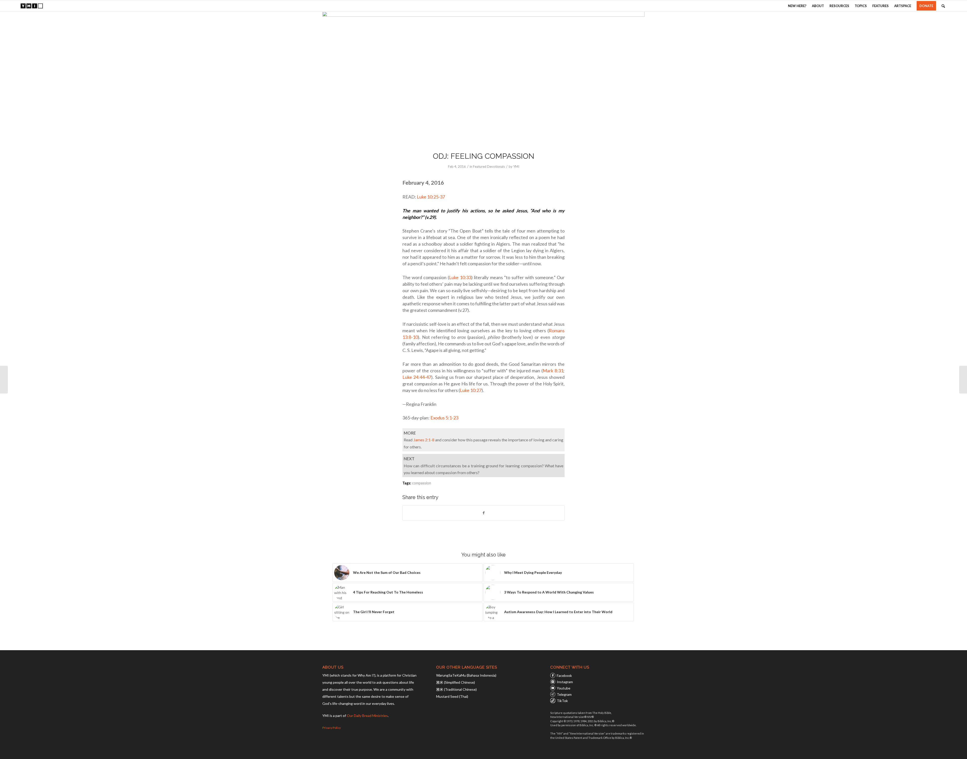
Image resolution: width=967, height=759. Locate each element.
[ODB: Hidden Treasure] (4, 379)
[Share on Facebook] (483, 513)
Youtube (563, 688)
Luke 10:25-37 (431, 197)
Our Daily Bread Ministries (367, 715)
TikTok (562, 701)
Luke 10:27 (470, 390)
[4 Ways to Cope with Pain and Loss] (963, 379)
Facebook (564, 675)
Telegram (564, 694)
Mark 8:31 (553, 370)
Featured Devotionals (489, 166)
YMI (516, 166)
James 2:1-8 (423, 439)
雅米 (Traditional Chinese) (456, 689)
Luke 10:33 (460, 277)
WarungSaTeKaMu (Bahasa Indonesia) (466, 675)
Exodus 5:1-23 (444, 417)
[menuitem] (797, 6)
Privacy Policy (331, 728)
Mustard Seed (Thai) (452, 696)
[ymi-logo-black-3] (31, 6)
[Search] (943, 6)
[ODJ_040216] (483, 78)
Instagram (565, 682)
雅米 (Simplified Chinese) (455, 682)
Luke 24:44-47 (416, 377)
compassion (421, 483)
